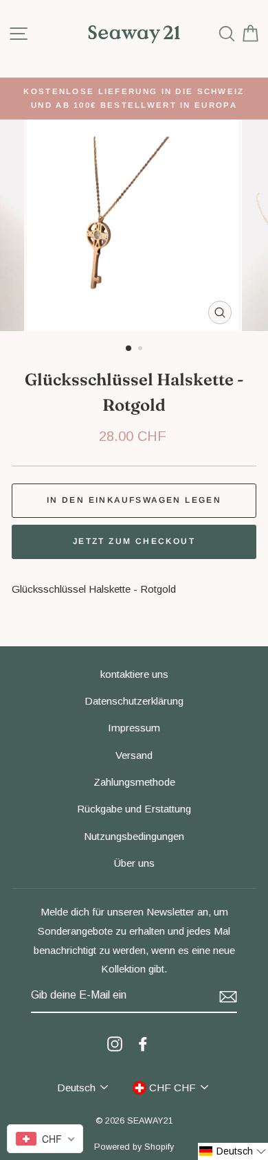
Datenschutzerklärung (134, 701)
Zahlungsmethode (134, 782)
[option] (134, 98)
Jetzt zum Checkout (134, 541)
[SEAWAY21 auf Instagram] (114, 1043)
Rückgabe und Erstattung (134, 809)
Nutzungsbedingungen (134, 836)
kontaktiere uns (134, 674)
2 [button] (141, 349)
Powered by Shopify (134, 1147)
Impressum (134, 727)
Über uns (134, 863)
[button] (233, 1151)
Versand (134, 755)
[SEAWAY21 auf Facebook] (142, 1043)
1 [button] (129, 348)
